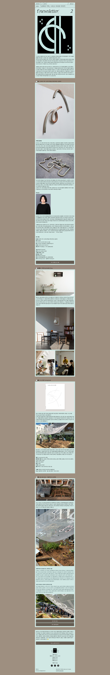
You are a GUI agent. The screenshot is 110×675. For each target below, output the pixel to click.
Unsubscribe (61, 670)
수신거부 (57, 670)
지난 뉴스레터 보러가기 (55, 643)
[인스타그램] (58, 666)
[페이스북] (55, 666)
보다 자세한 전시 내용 (55, 262)
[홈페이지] (52, 666)
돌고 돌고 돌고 (55, 621)
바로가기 (52, 469)
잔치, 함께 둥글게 (55, 624)
